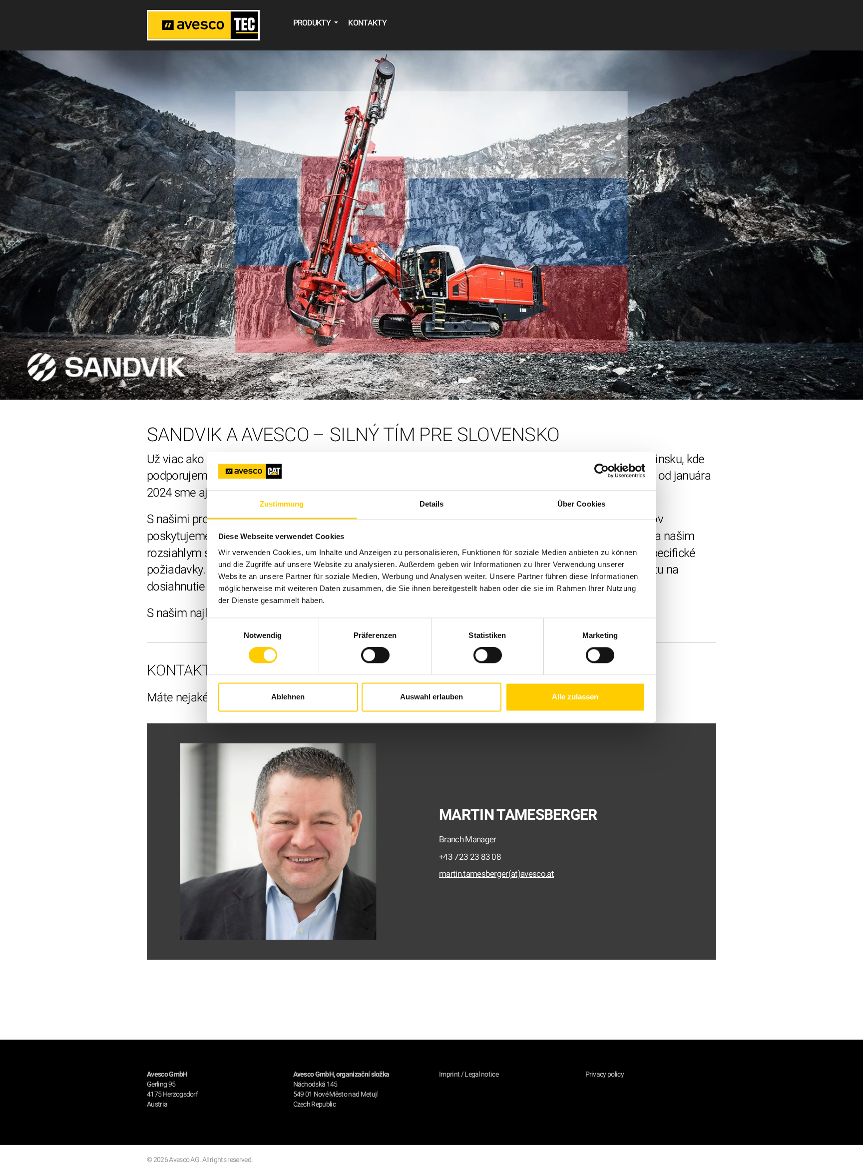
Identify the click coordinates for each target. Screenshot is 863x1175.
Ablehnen (288, 696)
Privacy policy (604, 1074)
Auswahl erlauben (431, 696)
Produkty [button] (313, 23)
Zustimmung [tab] (282, 504)
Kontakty (367, 23)
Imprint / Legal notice (468, 1074)
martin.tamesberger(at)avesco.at (496, 874)
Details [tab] (432, 504)
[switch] (375, 655)
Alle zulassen (575, 696)
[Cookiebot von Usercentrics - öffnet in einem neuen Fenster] (601, 471)
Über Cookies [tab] (581, 504)
